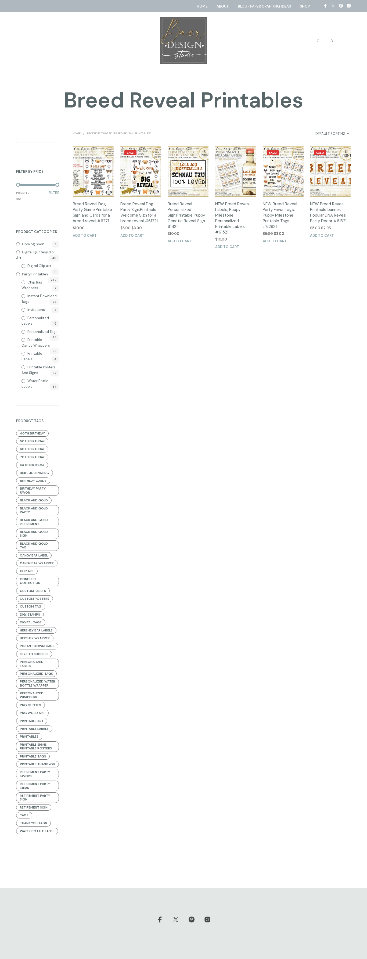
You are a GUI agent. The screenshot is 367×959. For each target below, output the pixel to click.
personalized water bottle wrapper (37, 683)
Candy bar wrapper (37, 563)
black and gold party (34, 510)
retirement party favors (35, 774)
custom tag (30, 606)
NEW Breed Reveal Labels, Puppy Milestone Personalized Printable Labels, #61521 (232, 218)
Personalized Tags (42, 331)
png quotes (30, 705)
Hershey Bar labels (36, 630)
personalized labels (32, 664)
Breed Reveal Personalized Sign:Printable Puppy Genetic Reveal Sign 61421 (186, 215)
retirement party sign (35, 797)
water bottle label (37, 831)
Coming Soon (33, 244)
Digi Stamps (30, 614)
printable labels (34, 729)
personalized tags (36, 673)
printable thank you (37, 764)
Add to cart (85, 235)
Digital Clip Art (39, 266)
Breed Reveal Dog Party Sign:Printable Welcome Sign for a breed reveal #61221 (139, 212)
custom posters (34, 599)
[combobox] (324, 134)
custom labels (33, 591)
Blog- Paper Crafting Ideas (264, 6)
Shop (305, 6)
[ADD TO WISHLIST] (93, 186)
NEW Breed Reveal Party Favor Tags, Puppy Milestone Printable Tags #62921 (280, 215)
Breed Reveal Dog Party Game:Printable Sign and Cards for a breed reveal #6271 (92, 212)
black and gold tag (34, 545)
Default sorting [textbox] (330, 133)
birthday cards (33, 481)
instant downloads (37, 646)
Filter (53, 193)
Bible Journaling (34, 473)
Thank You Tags (33, 823)
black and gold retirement (34, 522)
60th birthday (32, 449)
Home (202, 6)
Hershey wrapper (35, 638)
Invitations (36, 309)
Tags (24, 815)
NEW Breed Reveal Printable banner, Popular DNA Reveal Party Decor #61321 (328, 212)
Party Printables (35, 274)
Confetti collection (30, 581)
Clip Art (27, 571)
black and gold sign (34, 534)
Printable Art (32, 721)
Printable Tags (33, 756)
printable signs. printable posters (36, 746)
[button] (315, 41)
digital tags (31, 622)
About (223, 6)
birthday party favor (33, 490)
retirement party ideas (35, 786)
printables (29, 736)
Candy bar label (34, 555)
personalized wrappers (32, 695)
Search (54, 137)
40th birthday (32, 433)
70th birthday (32, 457)
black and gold (34, 500)
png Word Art (32, 713)
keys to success (34, 654)
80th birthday (32, 465)
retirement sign (34, 807)
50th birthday (32, 441)
